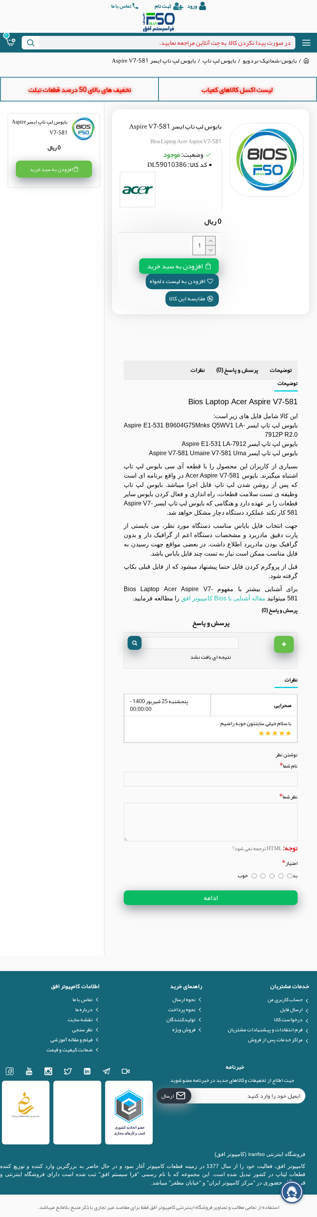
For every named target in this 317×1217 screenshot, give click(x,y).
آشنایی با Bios (232, 598)
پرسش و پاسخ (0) (237, 370)
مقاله (258, 598)
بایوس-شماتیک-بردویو (270, 60)
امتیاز (291, 863)
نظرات (198, 370)
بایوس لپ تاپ (219, 60)
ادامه (211, 898)
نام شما (290, 765)
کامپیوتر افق (197, 598)
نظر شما (290, 796)
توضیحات (281, 370)
